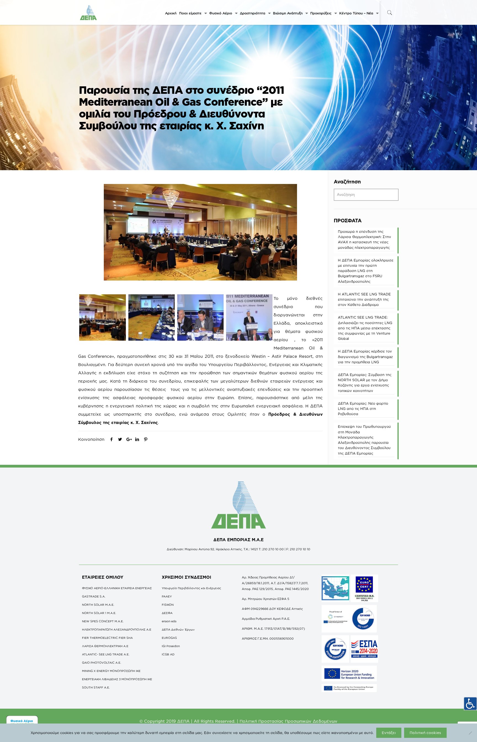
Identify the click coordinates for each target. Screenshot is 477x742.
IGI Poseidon (171, 646)
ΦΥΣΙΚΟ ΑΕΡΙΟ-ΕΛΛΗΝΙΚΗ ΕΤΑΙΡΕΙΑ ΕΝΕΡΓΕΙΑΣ (117, 588)
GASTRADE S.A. (93, 596)
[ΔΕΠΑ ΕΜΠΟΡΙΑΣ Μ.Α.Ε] (88, 12)
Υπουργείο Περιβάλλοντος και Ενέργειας (191, 588)
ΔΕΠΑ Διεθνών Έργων (178, 629)
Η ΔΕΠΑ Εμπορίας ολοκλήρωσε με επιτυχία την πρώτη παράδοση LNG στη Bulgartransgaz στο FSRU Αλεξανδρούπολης (365, 270)
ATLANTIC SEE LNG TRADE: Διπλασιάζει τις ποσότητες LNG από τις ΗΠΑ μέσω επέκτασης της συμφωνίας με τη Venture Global (365, 327)
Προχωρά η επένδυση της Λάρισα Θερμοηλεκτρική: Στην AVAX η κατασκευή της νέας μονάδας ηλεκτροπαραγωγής (364, 239)
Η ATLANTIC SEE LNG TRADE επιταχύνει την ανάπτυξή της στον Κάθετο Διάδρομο (364, 299)
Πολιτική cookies (425, 733)
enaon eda (169, 621)
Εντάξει (389, 733)
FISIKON (168, 604)
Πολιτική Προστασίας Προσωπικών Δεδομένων (288, 721)
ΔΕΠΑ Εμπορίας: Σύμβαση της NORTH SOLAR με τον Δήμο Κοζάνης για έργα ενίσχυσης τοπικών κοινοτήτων (364, 383)
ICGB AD (168, 654)
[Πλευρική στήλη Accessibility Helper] (470, 703)
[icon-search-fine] (389, 12)
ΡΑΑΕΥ (167, 596)
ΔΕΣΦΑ (167, 613)
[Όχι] (470, 733)
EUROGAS (169, 637)
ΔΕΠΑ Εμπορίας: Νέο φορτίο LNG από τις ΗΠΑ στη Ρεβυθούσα (363, 408)
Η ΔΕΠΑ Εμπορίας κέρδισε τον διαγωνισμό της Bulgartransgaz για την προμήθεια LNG (365, 356)
